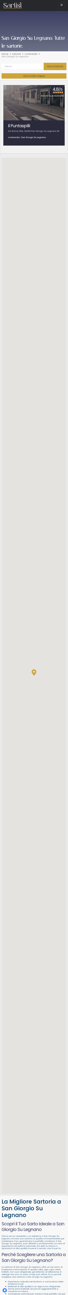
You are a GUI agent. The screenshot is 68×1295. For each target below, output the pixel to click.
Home (5, 54)
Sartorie (16, 54)
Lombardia (31, 54)
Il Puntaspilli (19, 126)
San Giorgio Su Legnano (33, 137)
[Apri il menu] (62, 5)
